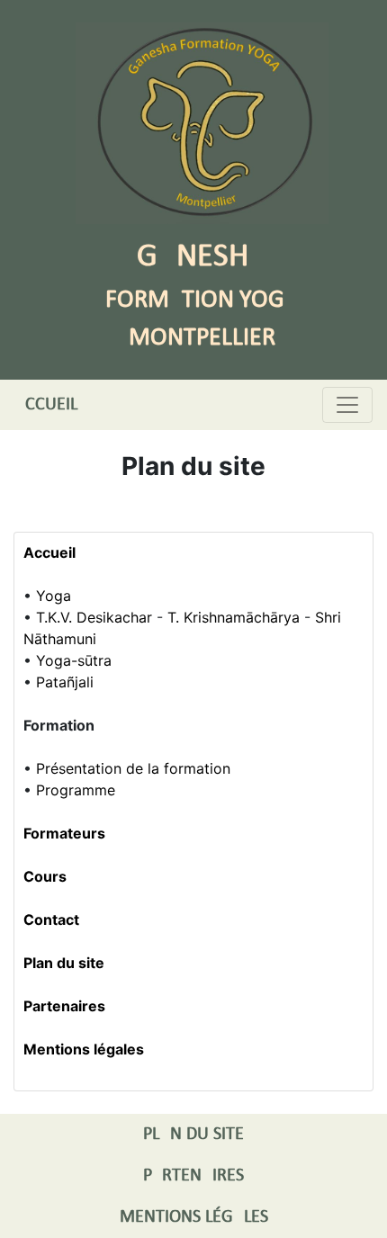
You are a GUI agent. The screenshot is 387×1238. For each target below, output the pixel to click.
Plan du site (63, 963)
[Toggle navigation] (347, 405)
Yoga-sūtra (74, 660)
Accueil (45, 405)
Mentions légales (83, 1049)
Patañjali (65, 682)
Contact (51, 919)
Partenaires (64, 1006)
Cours (45, 876)
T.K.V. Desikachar (94, 617)
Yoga (53, 596)
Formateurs (64, 833)
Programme (75, 790)
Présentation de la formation (133, 768)
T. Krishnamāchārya (233, 617)
